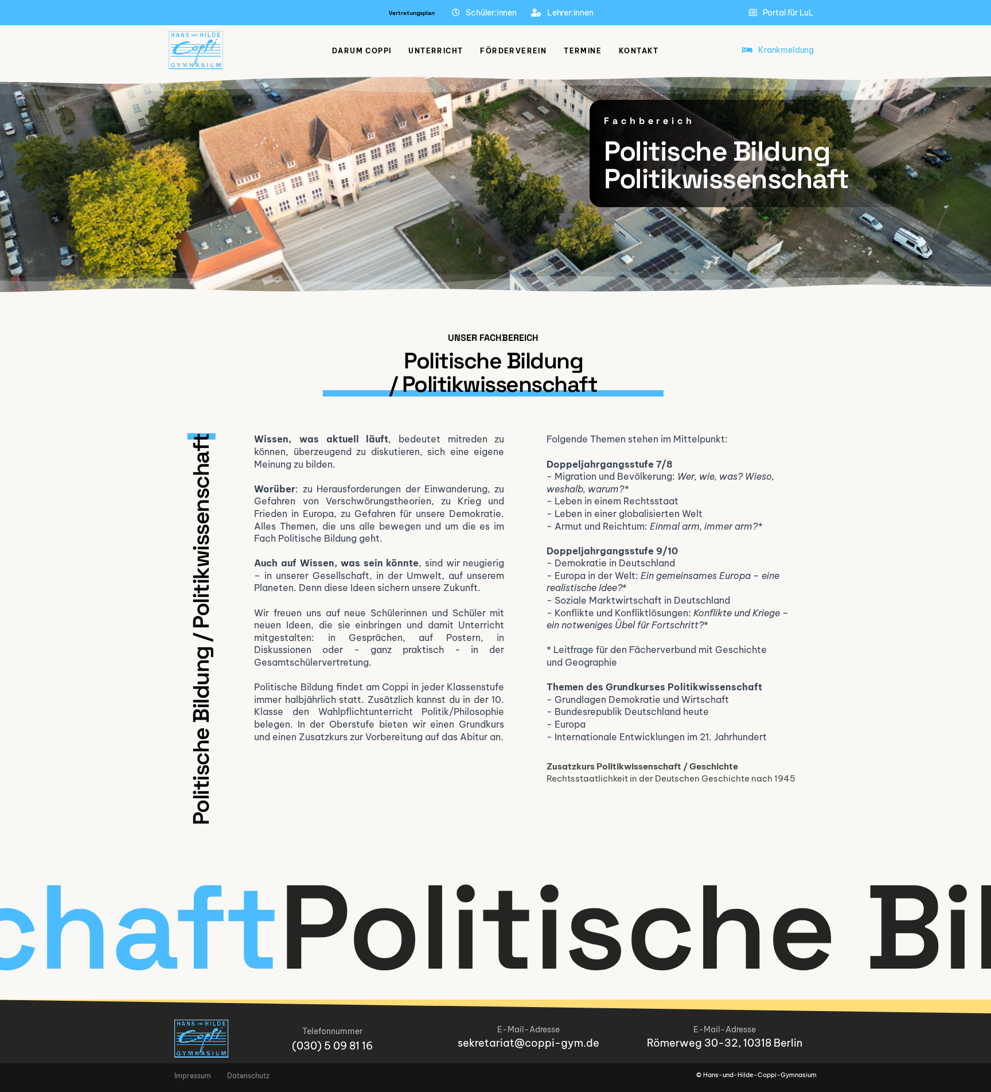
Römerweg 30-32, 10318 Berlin (724, 1043)
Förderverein (513, 50)
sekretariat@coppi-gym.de (528, 1043)
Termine (583, 50)
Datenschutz (248, 1075)
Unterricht (435, 50)
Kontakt (639, 50)
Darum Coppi (361, 50)
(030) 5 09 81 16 (332, 1045)
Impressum (192, 1075)
